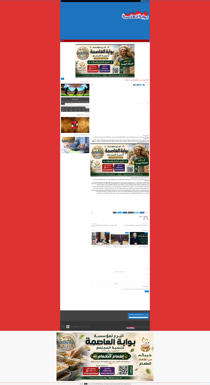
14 (75, 107)
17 (62, 107)
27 (79, 110)
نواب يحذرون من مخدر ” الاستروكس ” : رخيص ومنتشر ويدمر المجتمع (136, 225)
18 (87, 109)
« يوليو (88, 112)
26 (83, 110)
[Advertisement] (90, 12)
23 (66, 109)
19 (83, 109)
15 (71, 107)
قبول (86, 383)
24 (62, 109)
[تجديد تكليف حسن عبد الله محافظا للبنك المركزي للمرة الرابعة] (101, 238)
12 (83, 107)
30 (66, 110)
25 (87, 110)
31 (62, 110)
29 (71, 110)
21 (75, 109)
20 (79, 109)
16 (66, 107)
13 (79, 107)
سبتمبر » (85, 112)
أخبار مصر (146, 232)
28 (75, 110)
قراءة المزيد (81, 383)
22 (71, 109)
